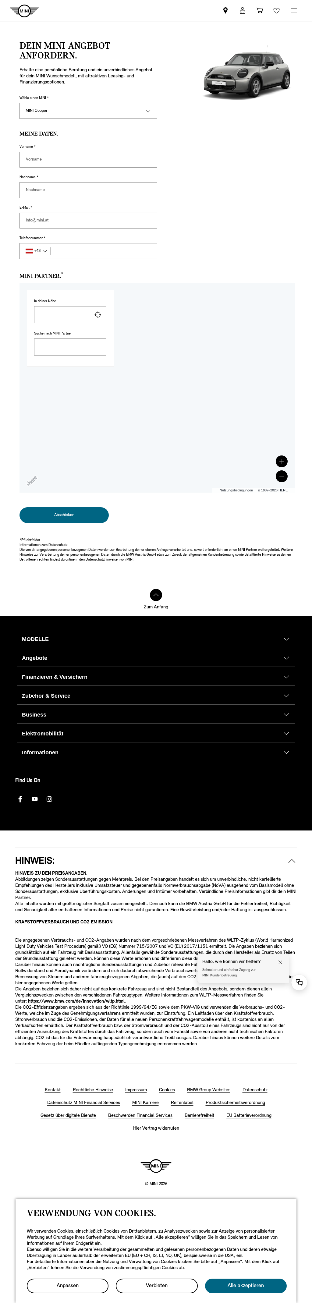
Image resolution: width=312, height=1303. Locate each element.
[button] (282, 461)
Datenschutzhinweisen (102, 559)
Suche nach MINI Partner (53, 333)
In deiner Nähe (45, 301)
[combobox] (70, 314)
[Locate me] (97, 314)
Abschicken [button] (64, 515)
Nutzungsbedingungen (236, 490)
